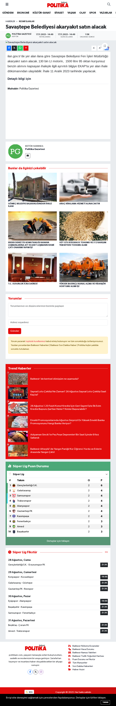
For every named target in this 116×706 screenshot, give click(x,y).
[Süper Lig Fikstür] (106, 552)
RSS (31, 692)
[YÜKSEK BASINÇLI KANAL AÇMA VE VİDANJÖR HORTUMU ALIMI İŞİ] (83, 267)
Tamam (105, 702)
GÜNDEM (7, 12)
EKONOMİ (23, 12)
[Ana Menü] (7, 4)
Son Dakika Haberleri (82, 666)
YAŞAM (71, 12)
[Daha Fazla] (25, 48)
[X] (35, 671)
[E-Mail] (27, 155)
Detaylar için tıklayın (58, 541)
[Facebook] (30, 671)
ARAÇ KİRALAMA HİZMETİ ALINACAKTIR (79, 204)
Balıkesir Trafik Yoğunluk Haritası (88, 656)
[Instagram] (41, 671)
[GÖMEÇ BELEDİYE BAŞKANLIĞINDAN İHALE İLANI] (32, 187)
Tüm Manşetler (79, 663)
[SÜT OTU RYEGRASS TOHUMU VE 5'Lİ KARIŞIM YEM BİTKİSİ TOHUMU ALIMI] (83, 226)
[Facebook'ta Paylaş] (9, 48)
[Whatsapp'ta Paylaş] (20, 48)
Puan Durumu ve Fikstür (83, 659)
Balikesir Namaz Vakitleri (84, 652)
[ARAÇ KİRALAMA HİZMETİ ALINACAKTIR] (83, 187)
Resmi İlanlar (26, 21)
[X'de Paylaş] (14, 48)
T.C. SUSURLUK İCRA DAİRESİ (22, 284)
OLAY (82, 12)
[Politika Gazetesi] (15, 151)
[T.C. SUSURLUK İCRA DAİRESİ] (32, 267)
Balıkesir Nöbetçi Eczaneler (85, 646)
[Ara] (108, 4)
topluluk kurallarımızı (36, 341)
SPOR (92, 12)
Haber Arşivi (78, 669)
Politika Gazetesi (35, 149)
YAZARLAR (106, 12)
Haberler (10, 21)
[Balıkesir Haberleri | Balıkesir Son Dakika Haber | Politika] (58, 4)
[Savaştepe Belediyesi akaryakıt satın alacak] (58, 42)
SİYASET (59, 12)
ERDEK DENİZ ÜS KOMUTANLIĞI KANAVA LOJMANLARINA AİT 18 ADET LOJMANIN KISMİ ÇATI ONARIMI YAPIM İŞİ (31, 245)
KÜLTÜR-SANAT (42, 12)
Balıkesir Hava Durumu (83, 649)
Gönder (14, 331)
